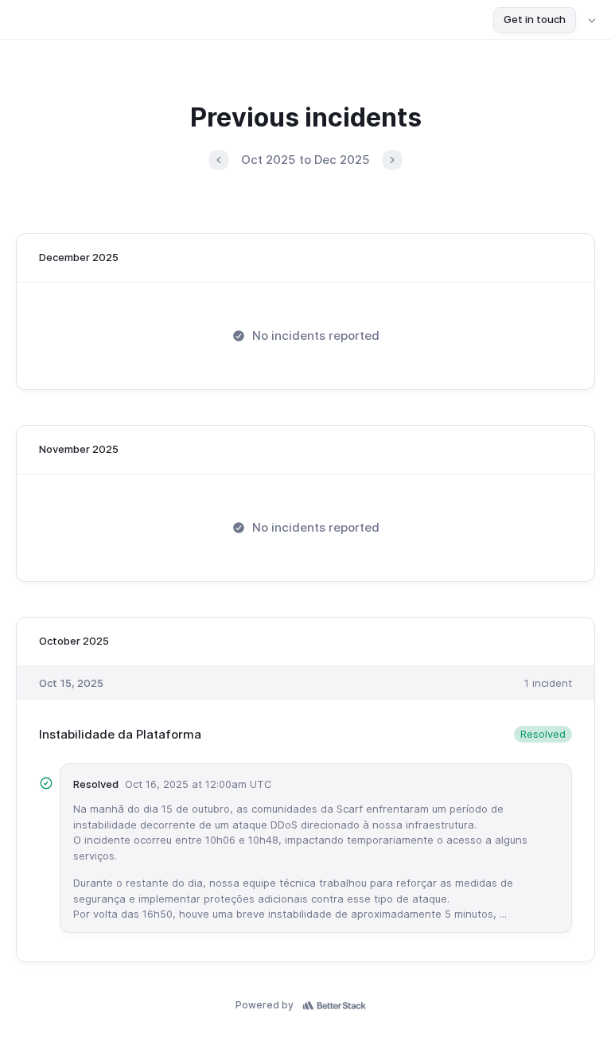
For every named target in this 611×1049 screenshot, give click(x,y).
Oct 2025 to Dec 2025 (305, 159)
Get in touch (535, 19)
